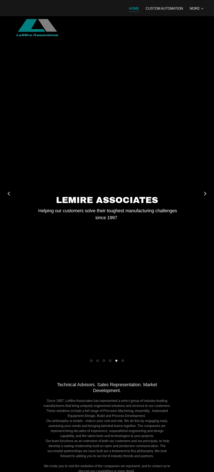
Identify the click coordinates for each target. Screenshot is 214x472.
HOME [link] (134, 8)
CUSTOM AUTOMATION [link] (164, 8)
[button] (197, 8)
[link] (38, 7)
